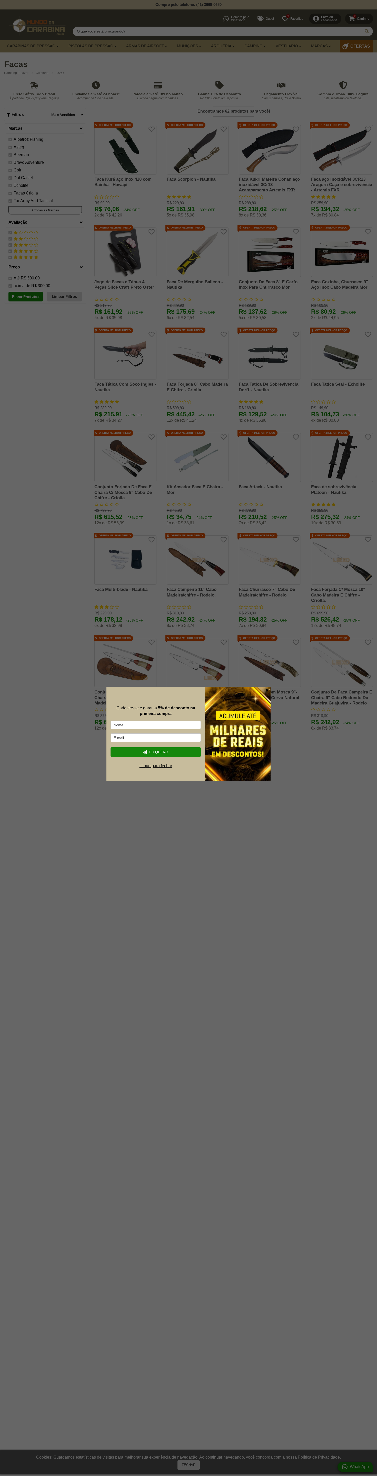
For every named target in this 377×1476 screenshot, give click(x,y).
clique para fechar (156, 766)
